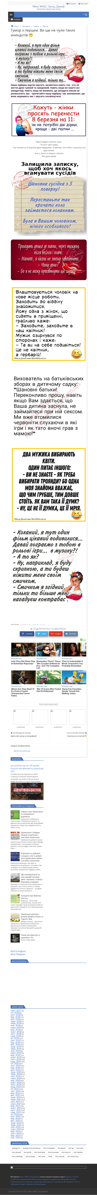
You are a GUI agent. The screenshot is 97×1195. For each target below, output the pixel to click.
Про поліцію (30, 1156)
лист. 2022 (16, 1133)
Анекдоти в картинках (32, 1148)
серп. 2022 (16, 1129)
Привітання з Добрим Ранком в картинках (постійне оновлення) (30, 835)
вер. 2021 (15, 1105)
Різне (50, 1156)
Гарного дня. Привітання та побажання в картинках (32, 814)
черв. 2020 (16, 1074)
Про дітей (27, 1152)
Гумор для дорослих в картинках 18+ (30, 936)
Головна (17, 20)
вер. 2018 (15, 1029)
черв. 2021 (16, 1099)
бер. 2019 (15, 1042)
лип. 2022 (15, 1127)
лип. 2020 (15, 1076)
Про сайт (84, 4)
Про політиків (39, 1152)
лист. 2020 (16, 1084)
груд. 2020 (16, 1086)
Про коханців (53, 1152)
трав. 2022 (16, 1122)
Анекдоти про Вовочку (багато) (31, 896)
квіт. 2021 (15, 1095)
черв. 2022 (16, 1125)
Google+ (58, 634)
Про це (42, 624)
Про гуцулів (59, 1156)
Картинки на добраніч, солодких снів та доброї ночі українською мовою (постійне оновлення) (31, 857)
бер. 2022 (15, 1118)
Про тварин (78, 1152)
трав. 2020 (16, 1072)
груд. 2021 (16, 1112)
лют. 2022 (16, 1116)
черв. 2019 (16, 1048)
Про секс (80, 1148)
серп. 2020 (16, 1078)
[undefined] (21, 717)
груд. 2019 (16, 1061)
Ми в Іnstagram (18, 951)
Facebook (29, 634)
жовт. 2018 (16, 1031)
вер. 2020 (15, 1080)
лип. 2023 (15, 1137)
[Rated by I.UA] (48, 1168)
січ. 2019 (15, 1038)
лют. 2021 (16, 1091)
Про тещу (41, 1156)
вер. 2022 (15, 1131)
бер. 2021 (15, 1093)
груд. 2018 (16, 1036)
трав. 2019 (16, 1046)
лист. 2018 (16, 1033)
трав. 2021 (16, 1097)
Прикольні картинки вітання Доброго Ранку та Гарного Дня (32, 916)
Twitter (43, 634)
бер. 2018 (15, 1017)
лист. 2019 (16, 1059)
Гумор (33, 624)
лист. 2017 (16, 1010)
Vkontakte (72, 634)
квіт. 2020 (15, 1069)
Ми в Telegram (18, 954)
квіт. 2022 (15, 1120)
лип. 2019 (15, 1050)
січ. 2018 (15, 1012)
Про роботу (66, 1152)
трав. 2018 (16, 1021)
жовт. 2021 (16, 1108)
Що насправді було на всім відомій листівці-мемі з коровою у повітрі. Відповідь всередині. (32, 878)
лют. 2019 (16, 1040)
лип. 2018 (15, 1025)
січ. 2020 (15, 1063)
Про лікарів (16, 1152)
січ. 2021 (15, 1089)
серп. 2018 (16, 1027)
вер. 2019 (15, 1055)
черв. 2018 (16, 1023)
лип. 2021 (15, 1101)
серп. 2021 (16, 1103)
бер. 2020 (15, 1067)
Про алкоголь (73, 1156)
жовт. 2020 (16, 1082)
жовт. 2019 (16, 1057)
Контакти (72, 4)
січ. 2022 (15, 1114)
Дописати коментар (22, 751)
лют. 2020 (16, 1065)
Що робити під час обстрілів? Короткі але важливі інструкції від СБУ (27, 768)
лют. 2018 (16, 1014)
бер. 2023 (15, 1135)
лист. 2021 (16, 1110)
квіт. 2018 (15, 1019)
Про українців (17, 1156)
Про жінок (62, 1148)
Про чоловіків (49, 1148)
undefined (21, 727)
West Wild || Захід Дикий (30, 1177)
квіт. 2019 (15, 1044)
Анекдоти (24, 624)
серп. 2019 (16, 1052)
